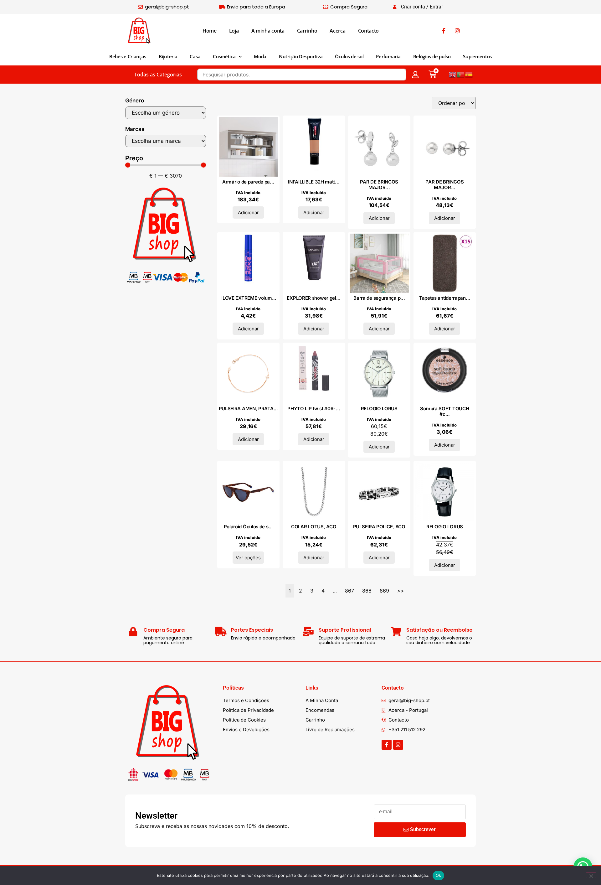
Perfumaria (388, 56)
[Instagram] (398, 745)
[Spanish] (469, 74)
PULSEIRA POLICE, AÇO (379, 527)
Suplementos (477, 56)
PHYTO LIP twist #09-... (313, 408)
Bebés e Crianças (127, 56)
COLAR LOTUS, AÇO (313, 527)
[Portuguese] (461, 74)
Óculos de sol (349, 56)
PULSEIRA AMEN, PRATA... (248, 408)
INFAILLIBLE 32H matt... (313, 182)
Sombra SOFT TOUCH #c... (444, 411)
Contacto (368, 30)
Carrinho (307, 30)
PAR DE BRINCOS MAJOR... (379, 184)
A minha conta (268, 30)
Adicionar (248, 212)
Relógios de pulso (432, 56)
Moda (260, 56)
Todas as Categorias (158, 74)
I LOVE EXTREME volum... (248, 298)
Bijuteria (168, 56)
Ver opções (248, 558)
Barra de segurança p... (379, 298)
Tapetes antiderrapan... (444, 298)
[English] (453, 74)
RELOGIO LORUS (379, 408)
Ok (438, 875)
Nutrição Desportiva (300, 56)
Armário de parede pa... (248, 182)
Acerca (337, 30)
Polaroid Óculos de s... (248, 527)
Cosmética (224, 56)
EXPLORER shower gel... (313, 298)
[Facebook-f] (387, 745)
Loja (234, 30)
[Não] (591, 875)
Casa (195, 56)
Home (210, 30)
